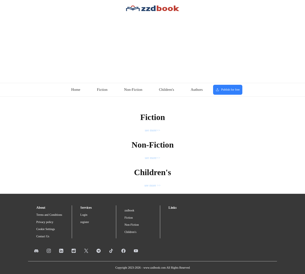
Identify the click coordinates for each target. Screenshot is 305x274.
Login (83, 214)
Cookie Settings (45, 229)
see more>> (152, 130)
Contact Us (42, 236)
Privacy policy (44, 222)
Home (75, 89)
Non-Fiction (133, 89)
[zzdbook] (152, 8)
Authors (197, 89)
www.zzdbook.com (154, 267)
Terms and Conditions (49, 214)
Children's (166, 89)
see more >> (152, 185)
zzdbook (129, 210)
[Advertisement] (152, 48)
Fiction (102, 89)
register (84, 222)
